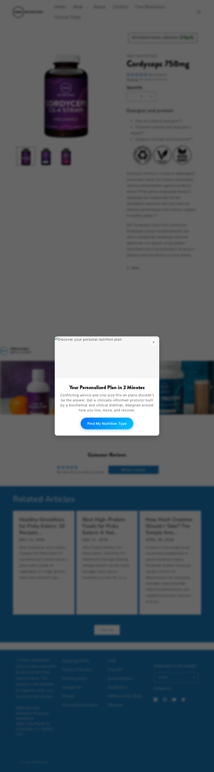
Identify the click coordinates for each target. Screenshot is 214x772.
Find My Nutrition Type (107, 423)
